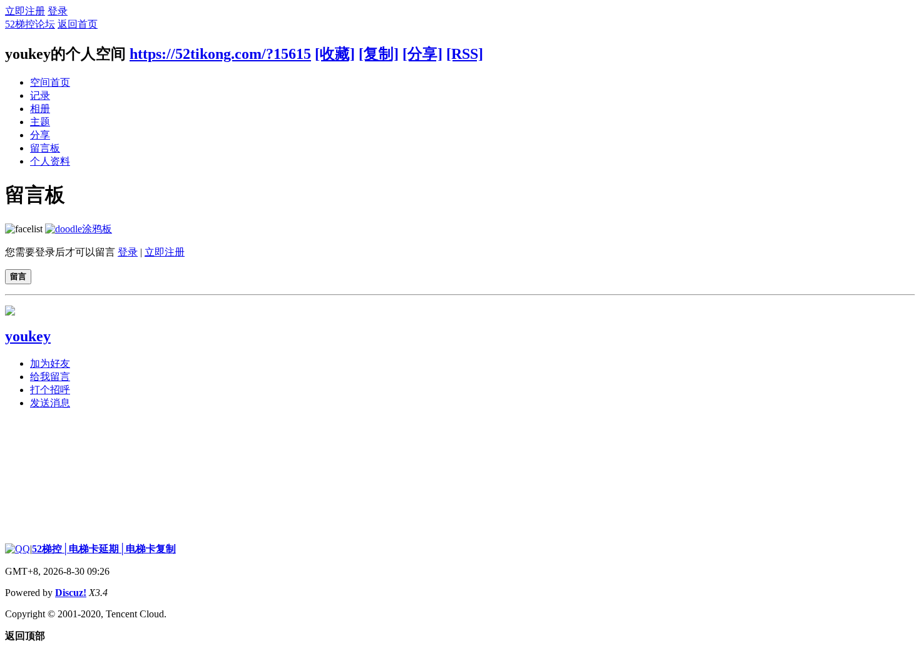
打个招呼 (50, 389)
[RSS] (464, 54)
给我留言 (50, 376)
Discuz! (70, 592)
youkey (28, 336)
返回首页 (78, 24)
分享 (40, 135)
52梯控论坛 (30, 24)
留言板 (45, 148)
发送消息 (50, 403)
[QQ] (17, 548)
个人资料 (50, 161)
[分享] (422, 54)
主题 (40, 121)
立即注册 (25, 11)
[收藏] (335, 54)
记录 (40, 95)
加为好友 (50, 363)
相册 (40, 108)
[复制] (379, 54)
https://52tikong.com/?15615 (220, 54)
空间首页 (50, 82)
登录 (58, 11)
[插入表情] (24, 229)
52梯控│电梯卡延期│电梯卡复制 (104, 548)
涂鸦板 (97, 229)
